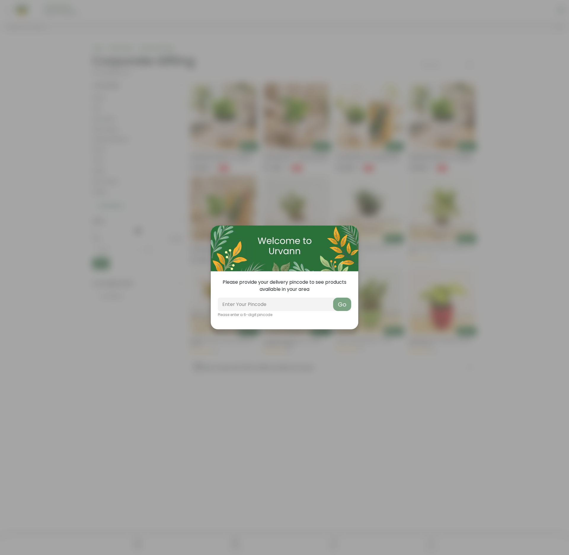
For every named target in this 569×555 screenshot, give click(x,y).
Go (342, 304)
